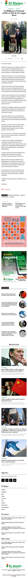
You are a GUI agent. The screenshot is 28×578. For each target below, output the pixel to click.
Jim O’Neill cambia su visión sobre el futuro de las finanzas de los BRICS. (12, 370)
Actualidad (11, 8)
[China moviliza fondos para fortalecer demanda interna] (23, 294)
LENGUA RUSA (5, 196)
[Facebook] (3, 480)
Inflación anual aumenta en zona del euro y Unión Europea (9, 314)
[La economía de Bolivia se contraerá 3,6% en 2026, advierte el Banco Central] (23, 324)
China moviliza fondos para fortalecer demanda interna (8, 294)
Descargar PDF (6, 189)
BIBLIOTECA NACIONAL (13, 195)
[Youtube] (14, 480)
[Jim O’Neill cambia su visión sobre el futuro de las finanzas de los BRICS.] (14, 357)
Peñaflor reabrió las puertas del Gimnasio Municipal (7, 205)
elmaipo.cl (22, 195)
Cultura (18, 8)
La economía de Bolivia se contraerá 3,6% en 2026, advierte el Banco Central (8, 324)
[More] (22, 58)
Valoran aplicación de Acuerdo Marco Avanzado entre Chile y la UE (20, 205)
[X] (10, 480)
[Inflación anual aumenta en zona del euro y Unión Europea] (23, 314)
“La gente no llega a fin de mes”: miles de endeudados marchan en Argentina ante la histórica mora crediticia (9, 304)
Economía (4, 367)
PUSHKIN (12, 196)
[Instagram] (6, 480)
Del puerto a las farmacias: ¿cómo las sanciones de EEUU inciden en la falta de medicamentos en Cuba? (9, 333)
